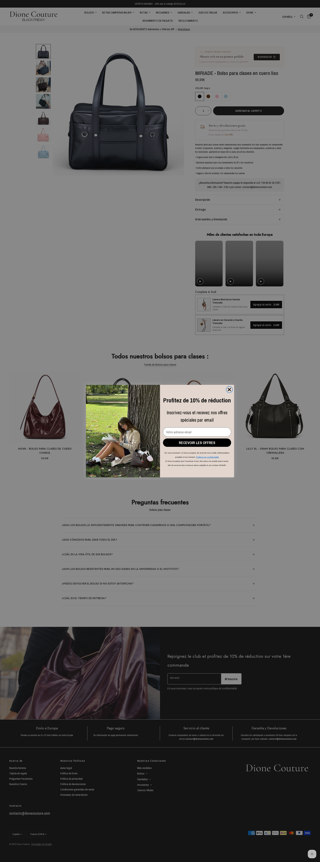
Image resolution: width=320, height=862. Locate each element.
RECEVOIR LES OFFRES (197, 442)
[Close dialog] (229, 389)
